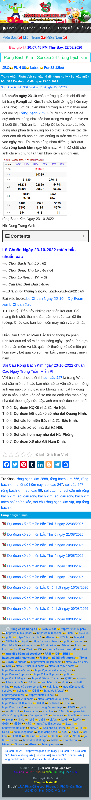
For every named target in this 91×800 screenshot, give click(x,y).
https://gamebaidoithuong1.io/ (53, 670)
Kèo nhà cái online (54, 727)
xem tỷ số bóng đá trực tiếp (45, 707)
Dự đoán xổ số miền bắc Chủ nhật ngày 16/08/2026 (47, 588)
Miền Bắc (10, 37)
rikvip (9, 719)
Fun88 (70, 633)
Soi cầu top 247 (14, 750)
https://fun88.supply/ (73, 629)
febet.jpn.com (50, 744)
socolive (48, 711)
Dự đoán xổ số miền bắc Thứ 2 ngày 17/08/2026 (45, 577)
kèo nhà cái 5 (14, 682)
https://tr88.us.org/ (13, 727)
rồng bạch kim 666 (64, 479)
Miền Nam (54, 37)
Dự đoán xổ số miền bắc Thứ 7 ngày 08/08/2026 (45, 619)
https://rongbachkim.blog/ (41, 750)
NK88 (76, 736)
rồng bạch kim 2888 (32, 479)
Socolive (57, 715)
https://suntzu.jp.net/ (41, 694)
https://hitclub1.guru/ (14, 678)
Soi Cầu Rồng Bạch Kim (55, 768)
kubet (34, 68)
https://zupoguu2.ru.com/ (17, 698)
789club (50, 637)
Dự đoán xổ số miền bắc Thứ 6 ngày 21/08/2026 (45, 534)
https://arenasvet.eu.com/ (53, 698)
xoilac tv (22, 690)
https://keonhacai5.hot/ (16, 670)
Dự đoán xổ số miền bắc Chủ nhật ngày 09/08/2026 (47, 609)
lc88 (31, 719)
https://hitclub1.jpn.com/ (46, 661)
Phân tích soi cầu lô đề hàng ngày (43, 76)
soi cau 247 (54, 485)
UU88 (40, 703)
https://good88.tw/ (13, 694)
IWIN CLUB (49, 629)
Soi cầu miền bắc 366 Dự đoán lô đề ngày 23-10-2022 (34, 87)
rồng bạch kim (33, 113)
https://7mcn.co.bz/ (29, 637)
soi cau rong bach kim (35, 496)
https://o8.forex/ (54, 690)
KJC (28, 723)
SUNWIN (11, 641)
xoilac (43, 736)
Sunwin (19, 744)
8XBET (14, 711)
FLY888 (16, 736)
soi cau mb (52, 491)
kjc (81, 727)
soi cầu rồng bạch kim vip (53, 502)
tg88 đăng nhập (47, 731)
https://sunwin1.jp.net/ (15, 674)
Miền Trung (32, 37)
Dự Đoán (28, 28)
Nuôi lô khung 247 (22, 755)
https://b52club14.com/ (46, 678)
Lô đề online (48, 645)
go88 (9, 637)
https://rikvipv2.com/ (61, 666)
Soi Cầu (46, 28)
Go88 (5, 723)
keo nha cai (31, 711)
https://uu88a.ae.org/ (48, 723)
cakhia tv (52, 686)
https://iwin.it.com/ (77, 661)
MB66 (17, 723)
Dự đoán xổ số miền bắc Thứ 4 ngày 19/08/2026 (45, 556)
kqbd (25, 641)
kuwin (64, 719)
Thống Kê (64, 28)
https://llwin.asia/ (12, 707)
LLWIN (71, 707)
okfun (53, 719)
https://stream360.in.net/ (17, 703)
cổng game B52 (38, 715)
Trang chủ (8, 76)
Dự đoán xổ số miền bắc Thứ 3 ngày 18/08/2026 (45, 566)
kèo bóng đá (49, 682)
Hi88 (55, 736)
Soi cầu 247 (66, 750)
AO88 (54, 740)
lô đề (65, 682)
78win (29, 649)
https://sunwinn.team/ (46, 641)
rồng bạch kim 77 (15, 759)
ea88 (42, 719)
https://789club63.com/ (30, 666)
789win (33, 744)
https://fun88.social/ (49, 633)
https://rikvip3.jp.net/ (46, 674)
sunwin (79, 641)
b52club (83, 633)
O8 (40, 649)
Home (11, 28)
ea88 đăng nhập (23, 731)
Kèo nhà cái (9, 645)
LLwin (78, 645)
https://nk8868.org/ (34, 740)
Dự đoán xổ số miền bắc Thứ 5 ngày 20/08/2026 (45, 545)
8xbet (55, 703)
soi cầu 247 (59, 755)
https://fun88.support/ (19, 633)
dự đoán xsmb (37, 759)
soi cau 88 (34, 491)
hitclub (6, 744)
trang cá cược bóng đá (28, 686)
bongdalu (79, 637)
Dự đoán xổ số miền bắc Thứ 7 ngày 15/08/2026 (45, 598)
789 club (63, 711)
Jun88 (17, 649)
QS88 (68, 678)
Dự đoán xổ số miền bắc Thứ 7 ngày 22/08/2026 (45, 524)
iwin (8, 666)
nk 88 (5, 731)
